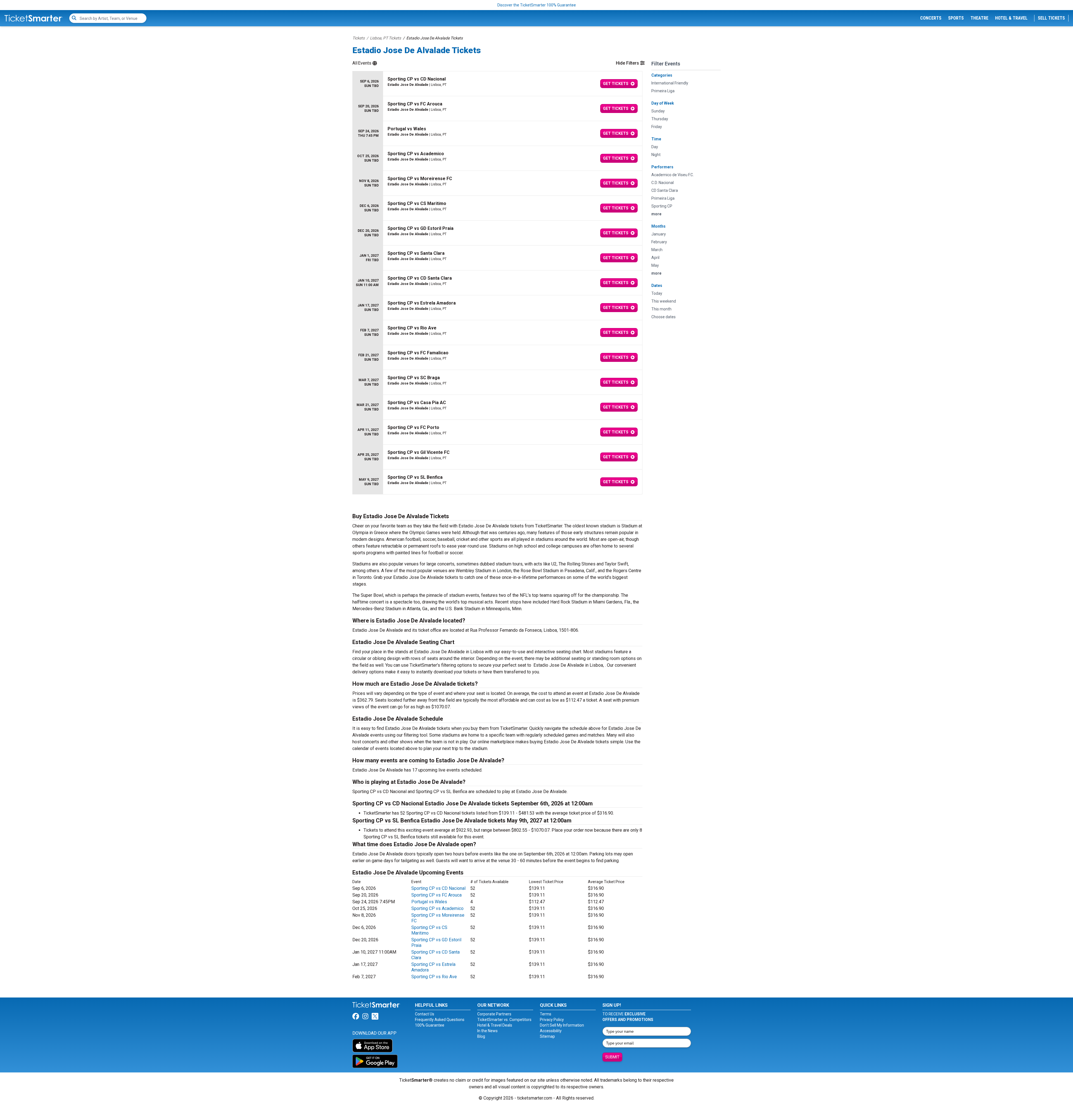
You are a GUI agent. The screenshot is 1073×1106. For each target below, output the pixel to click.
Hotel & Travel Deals (494, 1025)
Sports (956, 18)
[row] (497, 83)
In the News (487, 1031)
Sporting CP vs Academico (437, 908)
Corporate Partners (494, 1014)
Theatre (979, 18)
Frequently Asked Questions (439, 1019)
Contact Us (424, 1014)
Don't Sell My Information (562, 1025)
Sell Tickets (1051, 18)
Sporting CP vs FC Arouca (436, 895)
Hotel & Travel (1011, 18)
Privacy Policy (552, 1019)
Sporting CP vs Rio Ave (434, 976)
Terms (545, 1014)
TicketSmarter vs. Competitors (504, 1019)
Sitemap (547, 1036)
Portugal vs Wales (429, 901)
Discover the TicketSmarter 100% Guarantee (536, 5)
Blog (481, 1036)
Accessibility (551, 1031)
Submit (612, 1057)
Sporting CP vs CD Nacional (438, 888)
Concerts (930, 18)
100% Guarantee (429, 1025)
